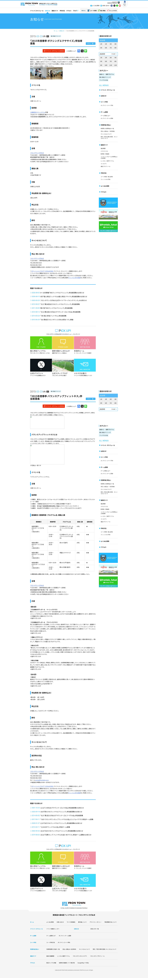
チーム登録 (104, 112)
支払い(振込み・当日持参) (108, 131)
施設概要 (103, 148)
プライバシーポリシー (96, 922)
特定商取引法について (111, 922)
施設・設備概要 (50, 956)
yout (120, 6)
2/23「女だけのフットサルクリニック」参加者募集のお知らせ (61, 823)
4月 (115, 44)
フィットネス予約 (105, 179)
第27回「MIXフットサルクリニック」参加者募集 (56, 308)
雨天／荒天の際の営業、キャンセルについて (104, 949)
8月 (115, 48)
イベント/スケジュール (36, 11)
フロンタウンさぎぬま (37, 153)
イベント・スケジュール (36, 929)
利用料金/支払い (106, 125)
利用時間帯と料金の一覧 (53, 949)
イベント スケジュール (108, 90)
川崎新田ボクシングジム (37, 112)
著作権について (82, 922)
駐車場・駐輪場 (105, 154)
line (117, 6)
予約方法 (62, 11)
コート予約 (104, 102)
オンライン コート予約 (107, 105)
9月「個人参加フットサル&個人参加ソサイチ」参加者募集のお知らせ (63, 296)
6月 (106, 48)
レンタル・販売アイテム (107, 161)
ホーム (55, 31)
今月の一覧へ (91, 43)
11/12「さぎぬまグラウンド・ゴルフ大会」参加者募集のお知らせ (62, 808)
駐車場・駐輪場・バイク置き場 (67, 963)
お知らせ (47, 11)
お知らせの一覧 (94, 929)
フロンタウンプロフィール (97, 956)
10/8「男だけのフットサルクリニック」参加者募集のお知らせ (61, 811)
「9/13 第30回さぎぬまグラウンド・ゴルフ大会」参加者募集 (60, 312)
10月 (106, 65)
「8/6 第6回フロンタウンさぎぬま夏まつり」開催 (56, 319)
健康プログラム (110, 74)
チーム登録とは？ (105, 115)
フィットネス (113, 10)
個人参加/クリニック (56, 36)
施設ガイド (55, 11)
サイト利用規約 (71, 922)
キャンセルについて (106, 134)
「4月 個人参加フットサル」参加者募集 (53, 316)
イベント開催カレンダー (53, 929)
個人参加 (102, 10)
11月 (110, 65)
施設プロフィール (105, 166)
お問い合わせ (60, 922)
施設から (101, 74)
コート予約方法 (50, 942)
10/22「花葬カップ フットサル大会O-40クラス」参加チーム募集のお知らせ (65, 835)
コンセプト (104, 163)
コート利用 (93, 10)
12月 (115, 65)
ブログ (75, 11)
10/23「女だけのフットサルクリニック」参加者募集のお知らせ (61, 831)
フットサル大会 (103, 80)
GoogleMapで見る (83, 963)
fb (111, 6)
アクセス (68, 11)
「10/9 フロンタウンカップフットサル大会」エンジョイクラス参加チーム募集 (66, 819)
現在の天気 (124, 5)
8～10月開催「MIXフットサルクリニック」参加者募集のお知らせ (62, 292)
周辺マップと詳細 (51, 963)
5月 (101, 48)
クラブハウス (104, 151)
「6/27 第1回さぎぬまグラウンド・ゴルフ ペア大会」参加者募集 (61, 815)
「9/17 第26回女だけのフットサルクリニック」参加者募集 (60, 304)
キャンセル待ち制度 (74, 278)
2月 (106, 44)
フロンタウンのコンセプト (80, 956)
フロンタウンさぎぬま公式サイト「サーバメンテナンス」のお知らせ (63, 300)
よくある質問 (105, 186)
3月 (111, 44)
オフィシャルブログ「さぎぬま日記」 (43, 271)
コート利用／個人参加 (107, 176)
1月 (101, 44)
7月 (111, 48)
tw (114, 6)
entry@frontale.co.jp (42, 780)
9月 (101, 65)
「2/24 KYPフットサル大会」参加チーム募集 (55, 827)
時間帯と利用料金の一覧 (107, 128)
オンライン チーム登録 (107, 118)
